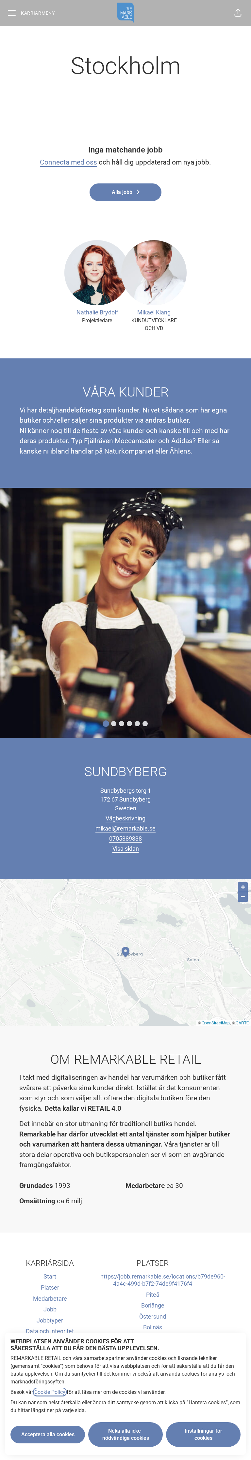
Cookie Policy (49, 1392)
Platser (50, 1287)
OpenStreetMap (216, 1022)
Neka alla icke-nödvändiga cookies (125, 1434)
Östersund (152, 1316)
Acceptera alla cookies (48, 1434)
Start (49, 1276)
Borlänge (152, 1305)
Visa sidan (125, 848)
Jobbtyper (50, 1320)
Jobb (50, 1309)
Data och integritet (50, 1331)
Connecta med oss (68, 162)
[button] (238, 13)
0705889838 (125, 838)
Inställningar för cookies (203, 1434)
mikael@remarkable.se (125, 828)
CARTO (242, 1022)
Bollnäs (152, 1327)
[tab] (106, 723)
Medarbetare (50, 1298)
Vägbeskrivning (125, 818)
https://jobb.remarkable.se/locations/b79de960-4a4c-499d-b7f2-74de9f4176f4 (162, 1280)
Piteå (152, 1294)
